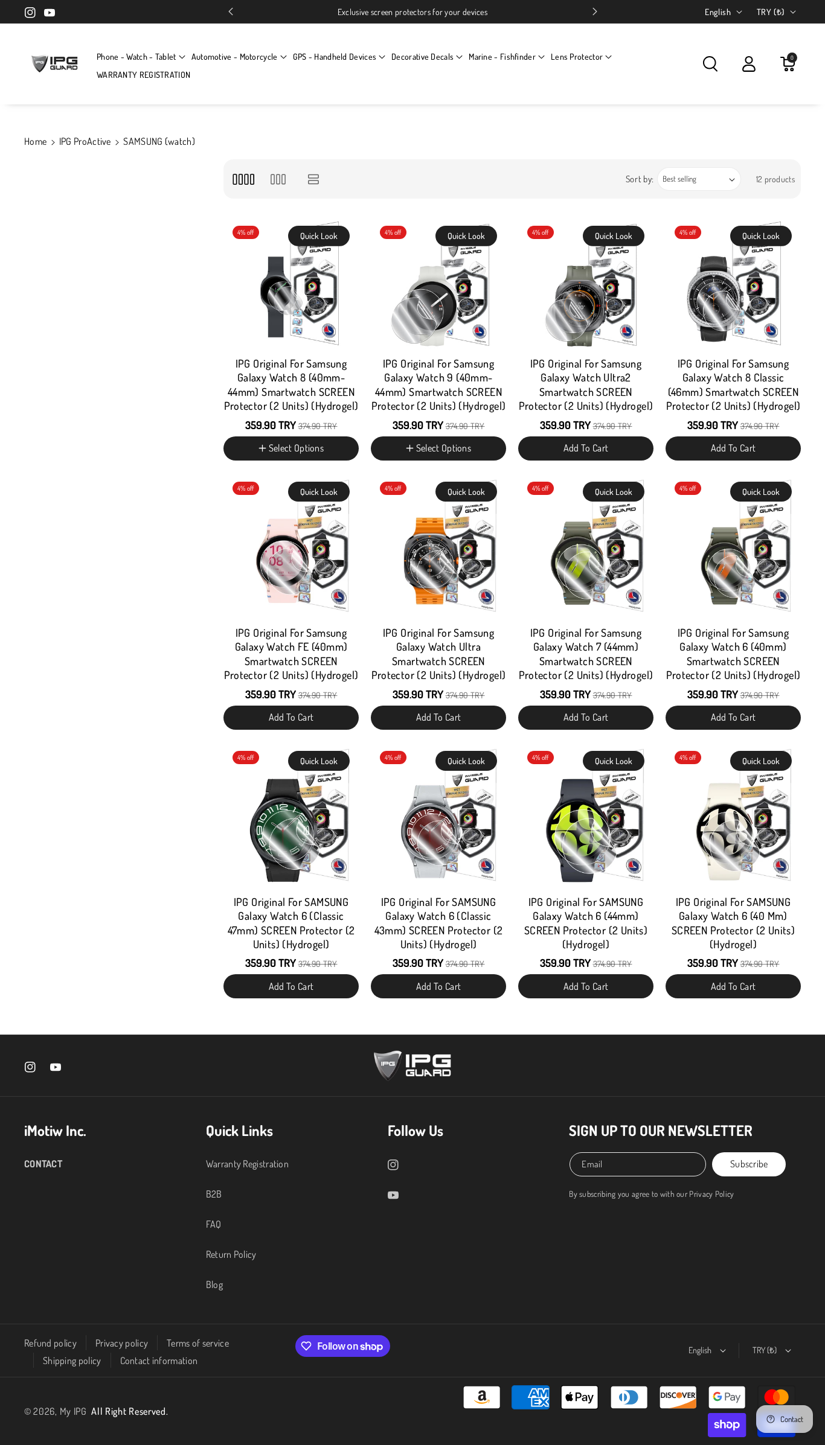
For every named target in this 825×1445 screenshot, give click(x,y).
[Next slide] (595, 11)
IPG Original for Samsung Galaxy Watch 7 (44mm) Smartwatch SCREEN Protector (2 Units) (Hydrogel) (586, 653)
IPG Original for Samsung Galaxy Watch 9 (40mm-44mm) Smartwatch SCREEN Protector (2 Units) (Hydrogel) (438, 384)
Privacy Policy (711, 1193)
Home (35, 141)
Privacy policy (121, 1343)
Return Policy (231, 1254)
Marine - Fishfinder (502, 56)
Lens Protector (577, 56)
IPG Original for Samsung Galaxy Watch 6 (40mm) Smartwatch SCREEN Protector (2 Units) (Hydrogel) (733, 653)
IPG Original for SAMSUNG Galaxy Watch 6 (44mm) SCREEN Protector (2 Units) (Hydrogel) (585, 923)
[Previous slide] (231, 11)
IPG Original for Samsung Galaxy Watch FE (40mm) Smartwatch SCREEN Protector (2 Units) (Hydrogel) (291, 653)
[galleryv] (278, 179)
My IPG (73, 1411)
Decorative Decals (422, 56)
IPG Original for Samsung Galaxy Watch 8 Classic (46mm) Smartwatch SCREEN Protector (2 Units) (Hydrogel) (733, 384)
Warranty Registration (247, 1164)
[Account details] (749, 64)
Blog (214, 1284)
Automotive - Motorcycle (234, 56)
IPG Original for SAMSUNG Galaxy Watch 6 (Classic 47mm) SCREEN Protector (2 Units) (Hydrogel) (291, 923)
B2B (214, 1194)
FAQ (214, 1224)
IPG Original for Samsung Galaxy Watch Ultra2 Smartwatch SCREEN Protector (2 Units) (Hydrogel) (586, 384)
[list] (313, 179)
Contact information (159, 1360)
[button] (141, 56)
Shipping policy (72, 1360)
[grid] (243, 179)
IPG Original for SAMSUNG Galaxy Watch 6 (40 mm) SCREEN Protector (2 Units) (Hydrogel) (733, 923)
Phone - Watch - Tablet (136, 56)
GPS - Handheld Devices (335, 56)
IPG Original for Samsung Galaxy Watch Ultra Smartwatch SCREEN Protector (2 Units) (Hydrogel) (438, 653)
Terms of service (198, 1343)
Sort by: (640, 179)
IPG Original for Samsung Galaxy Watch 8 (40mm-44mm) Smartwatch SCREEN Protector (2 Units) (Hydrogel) (291, 384)
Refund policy (50, 1343)
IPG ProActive (85, 141)
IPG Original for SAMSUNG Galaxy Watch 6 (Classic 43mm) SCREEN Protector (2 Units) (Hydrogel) (438, 923)
